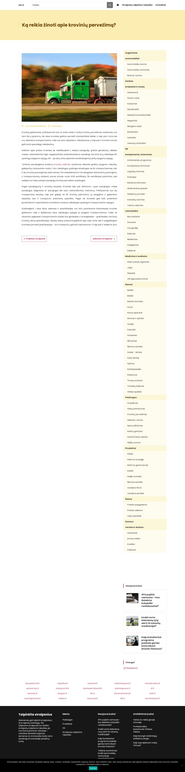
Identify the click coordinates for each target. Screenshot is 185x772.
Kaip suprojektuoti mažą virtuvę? (145, 744)
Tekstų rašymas (135, 205)
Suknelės (131, 137)
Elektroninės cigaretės (138, 261)
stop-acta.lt (92, 698)
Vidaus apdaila (134, 391)
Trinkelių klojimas (135, 386)
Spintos (131, 363)
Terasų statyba (134, 380)
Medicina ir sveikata (136, 256)
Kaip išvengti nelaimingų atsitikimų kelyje (145, 737)
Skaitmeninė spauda (137, 188)
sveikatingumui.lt (122, 683)
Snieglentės (133, 245)
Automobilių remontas (138, 69)
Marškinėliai (133, 109)
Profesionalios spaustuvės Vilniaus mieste (142, 729)
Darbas (129, 81)
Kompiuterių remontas (138, 165)
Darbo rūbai (133, 98)
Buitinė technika (135, 301)
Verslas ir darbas (134, 527)
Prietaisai (131, 177)
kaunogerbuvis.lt (32, 698)
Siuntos (129, 521)
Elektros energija (135, 459)
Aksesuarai (132, 92)
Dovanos (131, 222)
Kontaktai (161, 5)
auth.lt (152, 693)
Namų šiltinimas (135, 425)
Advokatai (132, 532)
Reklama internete (136, 182)
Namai (129, 284)
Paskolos (131, 549)
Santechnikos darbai (137, 436)
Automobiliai (132, 58)
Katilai (130, 470)
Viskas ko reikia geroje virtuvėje (144, 721)
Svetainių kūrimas (136, 199)
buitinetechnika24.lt (92, 688)
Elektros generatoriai (137, 465)
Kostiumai (132, 103)
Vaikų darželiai (134, 516)
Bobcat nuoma (134, 75)
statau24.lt (92, 683)
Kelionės (131, 233)
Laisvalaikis (131, 211)
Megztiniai (132, 120)
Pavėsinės (132, 335)
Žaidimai (131, 250)
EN (126, 148)
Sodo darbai (133, 357)
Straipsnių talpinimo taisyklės (137, 5)
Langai (130, 324)
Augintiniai (131, 52)
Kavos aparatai (134, 312)
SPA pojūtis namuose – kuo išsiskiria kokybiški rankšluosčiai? (150, 600)
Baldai (130, 290)
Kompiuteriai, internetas (138, 154)
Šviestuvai (132, 374)
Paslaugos (131, 397)
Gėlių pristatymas (136, 408)
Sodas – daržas (134, 352)
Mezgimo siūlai (134, 126)
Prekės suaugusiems (137, 504)
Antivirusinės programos (139, 160)
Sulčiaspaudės (134, 369)
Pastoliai (131, 329)
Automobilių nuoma (136, 64)
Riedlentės (132, 239)
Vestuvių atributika (136, 143)
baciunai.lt (32, 693)
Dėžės (130, 453)
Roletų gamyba (134, 431)
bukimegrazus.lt (122, 688)
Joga (129, 267)
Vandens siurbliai (135, 493)
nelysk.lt (62, 698)
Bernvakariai (133, 216)
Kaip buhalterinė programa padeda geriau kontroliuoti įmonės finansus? (151, 643)
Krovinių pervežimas (137, 414)
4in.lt (92, 693)
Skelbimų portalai (136, 194)
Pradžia (118, 5)
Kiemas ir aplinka (135, 318)
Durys (130, 307)
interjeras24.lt (62, 688)
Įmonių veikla (133, 538)
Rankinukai (132, 131)
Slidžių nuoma (133, 442)
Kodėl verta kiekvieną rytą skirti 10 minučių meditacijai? (150, 622)
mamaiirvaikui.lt (152, 683)
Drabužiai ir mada (135, 86)
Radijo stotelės (134, 476)
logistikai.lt (62, 683)
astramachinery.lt (122, 693)
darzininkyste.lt (152, 698)
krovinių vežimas (62, 164)
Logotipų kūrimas (135, 171)
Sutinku (93, 768)
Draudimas (132, 403)
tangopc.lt (62, 693)
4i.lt (152, 688)
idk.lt (122, 698)
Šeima (128, 499)
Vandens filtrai (134, 487)
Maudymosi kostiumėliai (139, 115)
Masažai (131, 273)
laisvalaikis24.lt (32, 683)
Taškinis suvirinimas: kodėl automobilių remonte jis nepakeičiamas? (107, 754)
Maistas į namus (135, 420)
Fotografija (132, 228)
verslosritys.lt (32, 688)
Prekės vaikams (135, 510)
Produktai (130, 448)
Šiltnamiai (132, 341)
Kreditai (131, 544)
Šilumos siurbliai (134, 346)
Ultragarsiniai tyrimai (137, 278)
